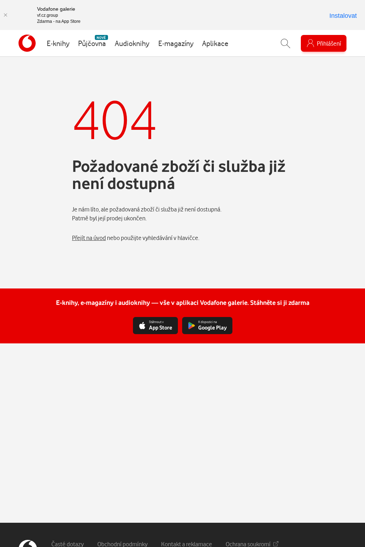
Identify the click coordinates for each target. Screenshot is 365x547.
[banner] (27, 43)
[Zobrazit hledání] (285, 43)
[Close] (5, 15)
